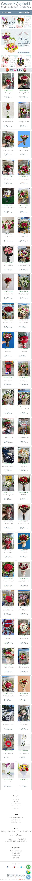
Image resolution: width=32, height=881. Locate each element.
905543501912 (22, 840)
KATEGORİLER (7, 12)
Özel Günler (16, 857)
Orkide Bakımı (16, 855)
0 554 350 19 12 (23, 12)
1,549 (24, 757)
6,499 (8, 470)
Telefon (10, 839)
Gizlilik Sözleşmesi (16, 820)
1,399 (8, 240)
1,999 (24, 470)
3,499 (8, 212)
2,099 (23, 240)
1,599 (8, 384)
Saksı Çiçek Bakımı (16, 853)
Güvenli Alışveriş (16, 822)
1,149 (8, 97)
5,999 (8, 585)
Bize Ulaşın (16, 808)
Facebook (11, 867)
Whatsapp (21, 839)
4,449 (8, 269)
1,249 (24, 384)
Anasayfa (16, 799)
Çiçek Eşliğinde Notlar (16, 803)
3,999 (23, 97)
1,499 (24, 413)
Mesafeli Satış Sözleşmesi (16, 817)
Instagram (17, 867)
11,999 (8, 642)
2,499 (23, 326)
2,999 (8, 125)
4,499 (8, 728)
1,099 (24, 786)
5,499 (8, 671)
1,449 (24, 671)
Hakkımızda (16, 801)
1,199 (24, 125)
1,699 (24, 642)
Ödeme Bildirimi (16, 806)
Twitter (23, 867)
